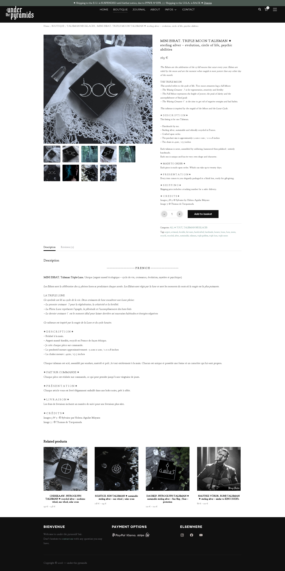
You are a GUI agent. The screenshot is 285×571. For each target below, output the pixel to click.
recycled (170, 235)
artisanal (174, 232)
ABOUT (155, 9)
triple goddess (202, 235)
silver (177, 235)
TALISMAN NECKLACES (81, 26)
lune (228, 232)
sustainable (184, 235)
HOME (104, 9)
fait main (189, 232)
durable (182, 232)
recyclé (163, 235)
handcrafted (199, 232)
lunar (223, 232)
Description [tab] (50, 247)
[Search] (259, 9)
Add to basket (203, 214)
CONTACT (188, 9)
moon (233, 232)
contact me (67, 538)
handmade (209, 232)
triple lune (213, 235)
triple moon (223, 235)
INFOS (169, 9)
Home (46, 26)
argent (167, 232)
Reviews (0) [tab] (67, 247)
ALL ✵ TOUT (176, 227)
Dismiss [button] (208, 3)
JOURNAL (139, 9)
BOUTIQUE (120, 9)
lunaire (217, 232)
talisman (193, 235)
